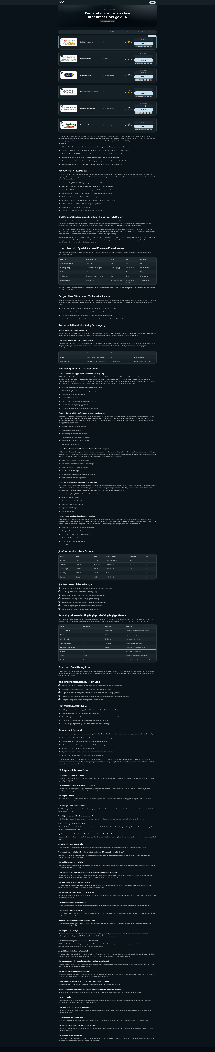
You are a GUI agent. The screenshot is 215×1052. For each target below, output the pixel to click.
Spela (152, 2)
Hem (101, 9)
